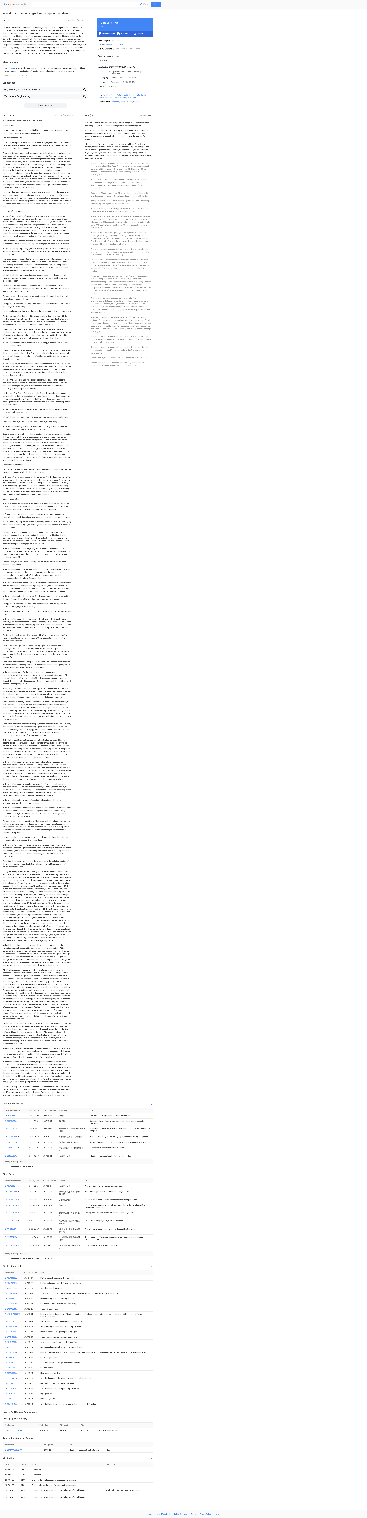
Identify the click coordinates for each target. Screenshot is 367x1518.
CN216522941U (11, 1399)
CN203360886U (11, 1373)
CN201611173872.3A (13, 1430)
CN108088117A (11, 1200)
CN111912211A (11, 1378)
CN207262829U (11, 1388)
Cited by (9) (124, 95)
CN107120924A (11, 1186)
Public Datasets (180, 1514)
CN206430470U (11, 1357)
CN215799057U (11, 1383)
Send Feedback (163, 1514)
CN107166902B (11, 1278)
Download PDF (108, 33)
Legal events (134, 95)
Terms (193, 1514)
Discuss (136, 102)
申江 (115, 44)
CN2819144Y (10, 1115)
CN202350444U (11, 1332)
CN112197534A (11, 1213)
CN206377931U (11, 1156)
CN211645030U (11, 1337)
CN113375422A (11, 1221)
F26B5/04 (11, 68)
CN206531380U (11, 1288)
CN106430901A (11, 1283)
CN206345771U (11, 1363)
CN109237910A (11, 1205)
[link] (45, 70)
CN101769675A (11, 1304)
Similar (140, 33)
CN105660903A (11, 1326)
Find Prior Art (125, 33)
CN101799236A (11, 1136)
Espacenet (115, 102)
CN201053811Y (11, 1128)
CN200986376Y (11, 1121)
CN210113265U (11, 1309)
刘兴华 (120, 44)
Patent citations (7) (110, 95)
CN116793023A (11, 1245)
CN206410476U (11, 1404)
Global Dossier (126, 102)
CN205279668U (11, 1368)
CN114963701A (11, 1229)
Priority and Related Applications (122, 98)
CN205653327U (11, 1148)
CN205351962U (11, 1394)
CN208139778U (11, 1347)
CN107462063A (11, 1191)
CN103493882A (11, 1293)
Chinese (116, 40)
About (151, 1514)
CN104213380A (11, 1342)
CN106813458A (11, 1352)
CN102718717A (11, 1142)
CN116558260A (11, 1237)
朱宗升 (109, 44)
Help (217, 1514)
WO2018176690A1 (12, 1314)
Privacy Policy (205, 1514)
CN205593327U (11, 1298)
